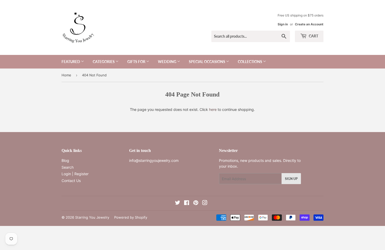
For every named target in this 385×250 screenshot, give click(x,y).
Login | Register (75, 174)
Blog (65, 160)
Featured (71, 61)
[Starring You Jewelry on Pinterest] (196, 203)
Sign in (283, 24)
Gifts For (136, 61)
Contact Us (71, 180)
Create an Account (309, 24)
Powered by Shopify (130, 217)
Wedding (167, 61)
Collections (250, 61)
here (213, 109)
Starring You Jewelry (92, 217)
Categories (104, 61)
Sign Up (291, 179)
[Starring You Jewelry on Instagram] (204, 203)
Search (68, 167)
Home (66, 75)
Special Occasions (207, 61)
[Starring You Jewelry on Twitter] (177, 203)
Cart (313, 36)
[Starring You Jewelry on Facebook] (186, 203)
